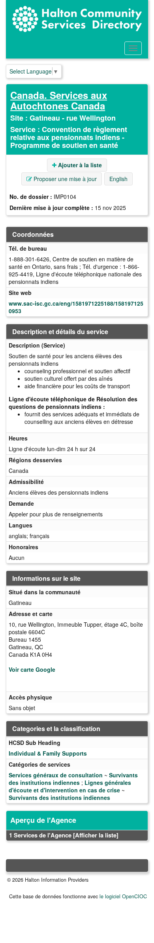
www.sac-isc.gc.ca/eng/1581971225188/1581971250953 (76, 307)
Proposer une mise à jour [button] (64, 179)
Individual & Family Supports (48, 753)
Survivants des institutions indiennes (73, 778)
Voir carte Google (32, 669)
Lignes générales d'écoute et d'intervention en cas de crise (70, 786)
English (118, 179)
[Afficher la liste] (95, 835)
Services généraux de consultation (56, 775)
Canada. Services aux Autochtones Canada (58, 100)
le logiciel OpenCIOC (123, 896)
